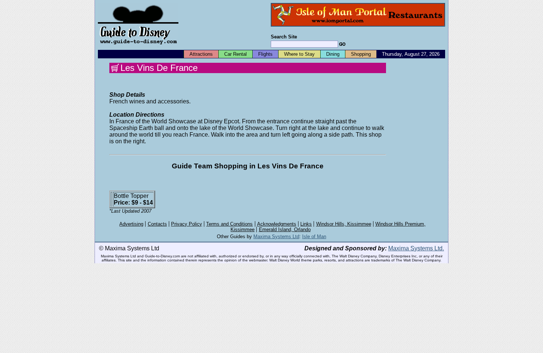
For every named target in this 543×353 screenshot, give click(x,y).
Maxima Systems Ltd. (416, 248)
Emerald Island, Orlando (285, 229)
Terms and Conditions (229, 224)
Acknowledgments (276, 224)
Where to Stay (299, 54)
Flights (265, 54)
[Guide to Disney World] (138, 47)
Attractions (201, 54)
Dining (332, 54)
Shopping (361, 54)
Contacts (157, 224)
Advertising (131, 224)
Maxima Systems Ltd (276, 236)
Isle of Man (314, 236)
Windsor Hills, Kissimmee (343, 224)
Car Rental (235, 54)
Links (306, 224)
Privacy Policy (186, 224)
